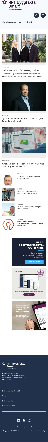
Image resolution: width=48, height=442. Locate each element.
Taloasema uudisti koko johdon (20, 70)
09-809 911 (6, 380)
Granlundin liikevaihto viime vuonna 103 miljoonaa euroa (23, 165)
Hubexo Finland (8, 406)
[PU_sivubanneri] (29, 330)
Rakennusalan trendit (11, 391)
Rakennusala (7, 401)
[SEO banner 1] (29, 299)
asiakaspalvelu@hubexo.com (14, 378)
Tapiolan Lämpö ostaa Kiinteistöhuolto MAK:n (27, 192)
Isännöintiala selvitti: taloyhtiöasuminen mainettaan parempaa (30, 224)
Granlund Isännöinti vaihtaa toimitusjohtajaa (28, 177)
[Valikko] (43, 15)
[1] (29, 265)
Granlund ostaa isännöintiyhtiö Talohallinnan (30, 208)
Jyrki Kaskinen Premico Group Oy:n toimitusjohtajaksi (22, 119)
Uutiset (5, 396)
